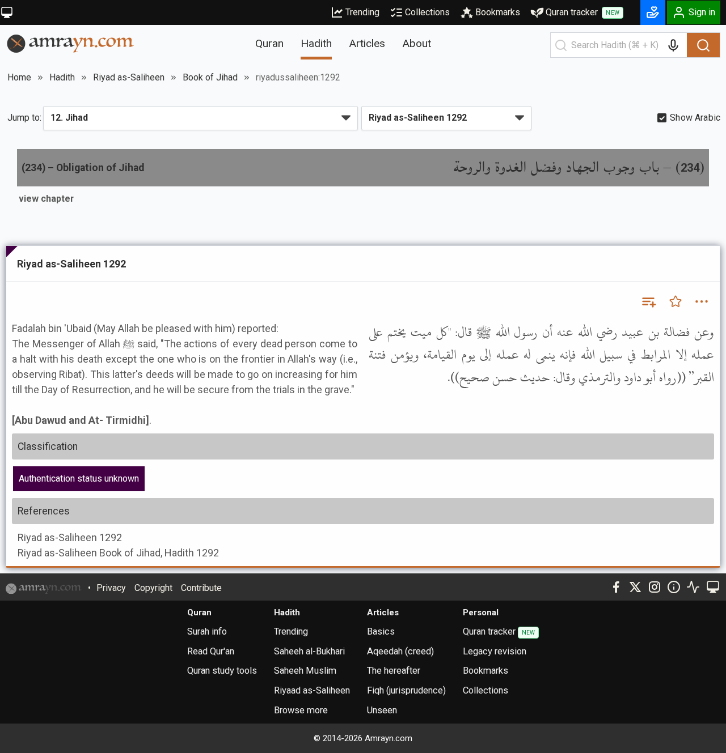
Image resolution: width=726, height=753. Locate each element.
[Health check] (693, 587)
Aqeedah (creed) (400, 651)
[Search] (703, 45)
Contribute (201, 587)
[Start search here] (561, 45)
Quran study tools (222, 670)
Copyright (153, 587)
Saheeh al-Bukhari (309, 651)
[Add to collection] (648, 301)
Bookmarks (497, 12)
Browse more (301, 710)
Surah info (207, 631)
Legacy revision (494, 651)
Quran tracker (582, 12)
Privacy (111, 587)
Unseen (382, 710)
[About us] (674, 587)
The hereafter (393, 670)
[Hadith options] (701, 301)
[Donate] (652, 12)
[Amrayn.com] (71, 42)
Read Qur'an (210, 651)
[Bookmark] (675, 301)
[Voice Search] (673, 45)
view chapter (46, 198)
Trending (362, 12)
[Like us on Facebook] (616, 587)
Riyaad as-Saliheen (312, 690)
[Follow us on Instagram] (654, 587)
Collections (427, 12)
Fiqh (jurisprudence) (406, 690)
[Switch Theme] (7, 12)
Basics (381, 631)
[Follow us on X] (635, 587)
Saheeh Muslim (305, 670)
